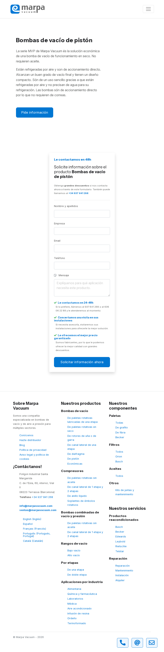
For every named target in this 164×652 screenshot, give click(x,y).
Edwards (120, 536)
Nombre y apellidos (66, 206)
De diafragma (75, 453)
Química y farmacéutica (82, 593)
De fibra (120, 432)
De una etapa (75, 569)
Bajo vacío (73, 550)
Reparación (122, 565)
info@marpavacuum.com (35, 505)
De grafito (121, 427)
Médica (72, 603)
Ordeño (72, 618)
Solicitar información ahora (82, 362)
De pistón (73, 458)
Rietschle (121, 546)
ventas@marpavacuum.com (37, 510)
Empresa (59, 223)
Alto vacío (73, 555)
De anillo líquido (77, 495)
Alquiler (120, 580)
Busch (119, 461)
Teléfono (59, 258)
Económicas (74, 463)
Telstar (119, 551)
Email (57, 240)
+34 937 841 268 (78, 193)
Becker (119, 437)
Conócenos (26, 435)
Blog (22, 445)
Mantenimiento (124, 570)
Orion (118, 456)
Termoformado (76, 623)
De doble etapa (77, 574)
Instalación (122, 575)
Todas (119, 422)
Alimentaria (74, 588)
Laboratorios (75, 598)
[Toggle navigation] (148, 9)
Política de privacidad (32, 449)
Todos (119, 451)
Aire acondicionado (79, 608)
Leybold (120, 541)
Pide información (34, 112)
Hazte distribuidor (30, 440)
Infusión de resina (78, 613)
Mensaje (63, 275)
